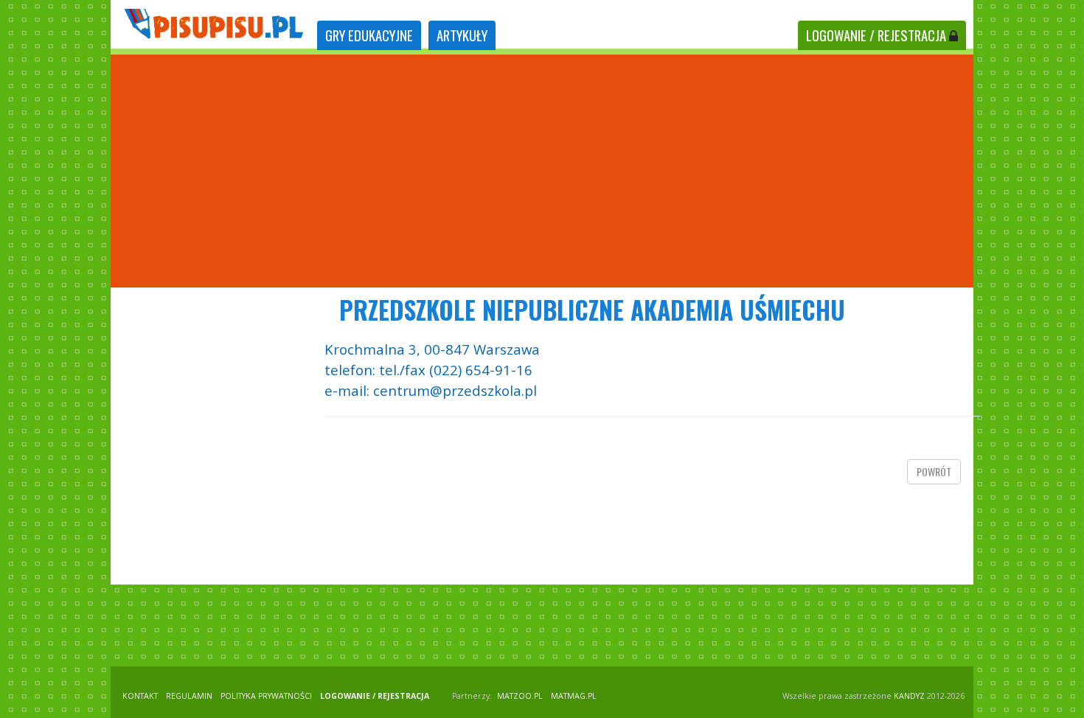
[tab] (369, 36)
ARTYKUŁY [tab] (462, 35)
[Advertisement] (542, 171)
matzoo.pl (520, 696)
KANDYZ (909, 696)
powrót (934, 471)
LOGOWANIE (876, 35)
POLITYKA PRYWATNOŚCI (266, 696)
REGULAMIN (189, 696)
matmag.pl (574, 696)
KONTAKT (140, 696)
